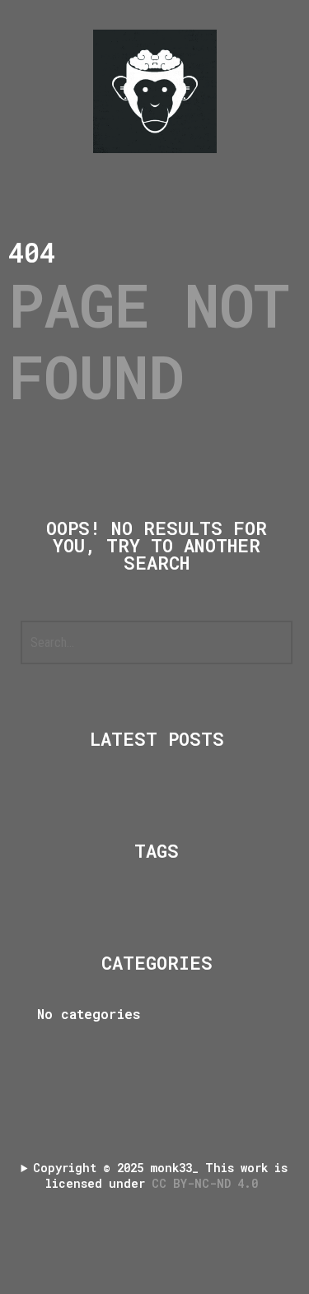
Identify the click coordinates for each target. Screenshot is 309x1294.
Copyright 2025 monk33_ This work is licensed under (160, 1175)
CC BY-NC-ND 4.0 (208, 1183)
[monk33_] (155, 91)
